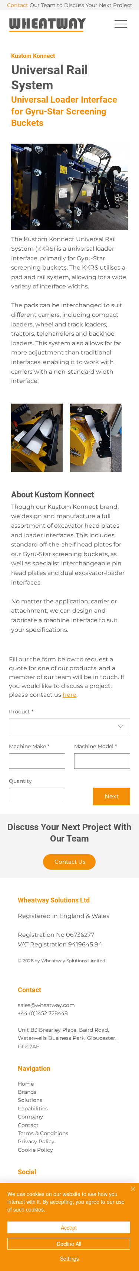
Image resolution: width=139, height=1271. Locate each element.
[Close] (129, 1193)
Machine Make (29, 746)
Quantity (20, 781)
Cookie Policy (35, 1150)
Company (30, 1116)
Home (26, 1083)
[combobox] (69, 726)
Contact (28, 1125)
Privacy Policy (36, 1141)
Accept (69, 1227)
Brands (27, 1092)
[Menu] (121, 23)
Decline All (69, 1243)
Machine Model (95, 746)
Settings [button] (69, 1258)
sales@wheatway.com (46, 1005)
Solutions (30, 1100)
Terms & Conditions (43, 1133)
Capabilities (33, 1108)
